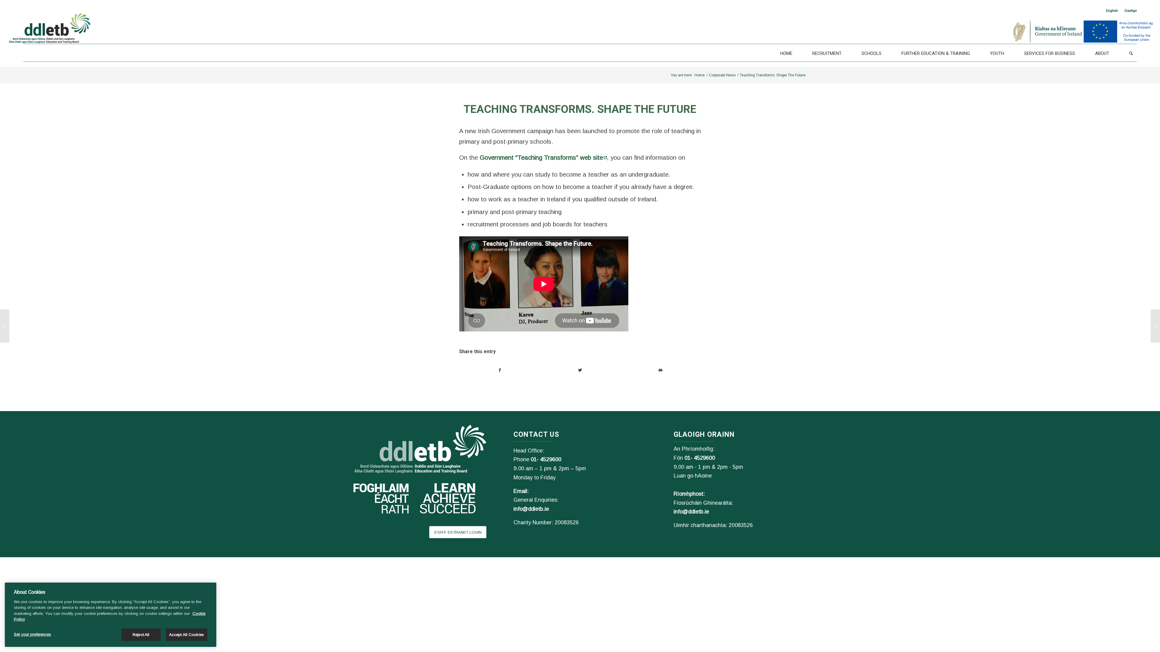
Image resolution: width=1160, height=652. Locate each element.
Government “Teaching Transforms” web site (541, 157)
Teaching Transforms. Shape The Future (580, 109)
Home (699, 75)
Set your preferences (32, 634)
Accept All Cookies (186, 634)
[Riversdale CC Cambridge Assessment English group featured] (1155, 326)
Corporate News (722, 75)
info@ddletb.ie (531, 509)
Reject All (141, 634)
